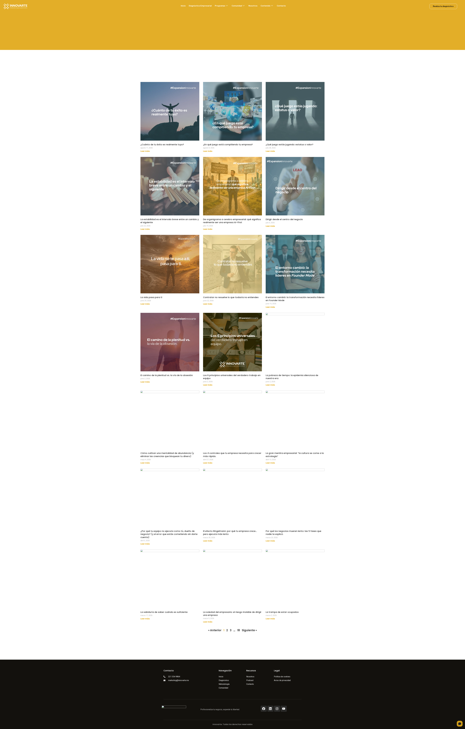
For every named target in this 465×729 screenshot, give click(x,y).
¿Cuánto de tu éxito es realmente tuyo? (162, 144)
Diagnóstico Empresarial (200, 6)
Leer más (145, 151)
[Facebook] (264, 709)
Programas (220, 6)
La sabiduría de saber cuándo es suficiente (164, 612)
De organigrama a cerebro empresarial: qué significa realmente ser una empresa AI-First (232, 221)
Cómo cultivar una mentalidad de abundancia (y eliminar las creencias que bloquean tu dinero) (167, 455)
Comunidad (237, 6)
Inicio (183, 6)
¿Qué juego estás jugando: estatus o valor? (289, 144)
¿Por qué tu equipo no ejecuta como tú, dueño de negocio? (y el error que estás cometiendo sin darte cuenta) (169, 534)
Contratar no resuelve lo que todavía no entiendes (231, 297)
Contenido (265, 6)
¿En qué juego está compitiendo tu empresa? (228, 144)
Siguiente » (249, 630)
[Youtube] (284, 709)
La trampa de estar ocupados (282, 612)
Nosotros (252, 6)
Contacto (281, 6)
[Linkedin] (270, 709)
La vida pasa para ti (151, 297)
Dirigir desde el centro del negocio (284, 219)
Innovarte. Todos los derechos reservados (232, 724)
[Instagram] (277, 709)
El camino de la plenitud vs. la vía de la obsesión (166, 375)
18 (238, 630)
